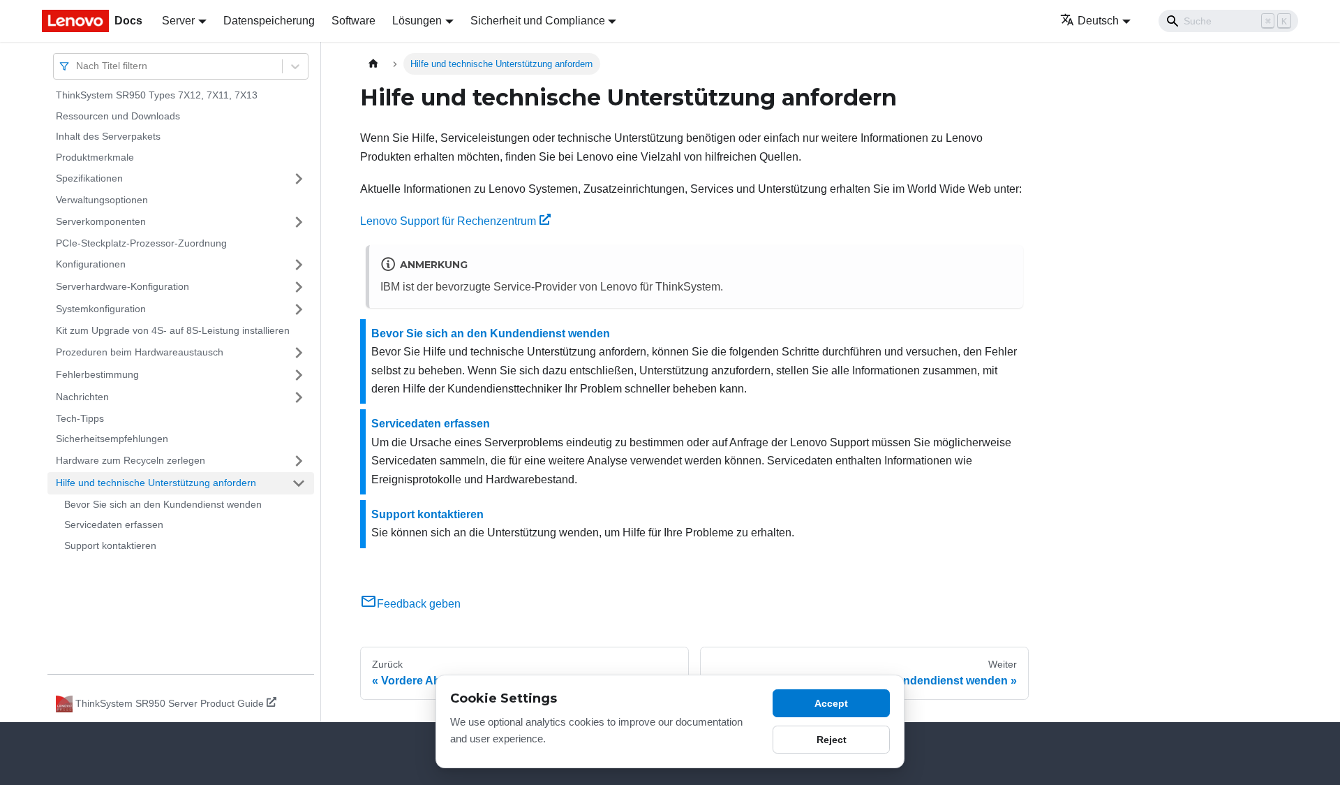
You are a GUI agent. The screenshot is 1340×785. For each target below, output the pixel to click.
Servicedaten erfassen (113, 524)
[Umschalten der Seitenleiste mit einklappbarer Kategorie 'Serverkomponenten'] (298, 222)
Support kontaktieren (110, 545)
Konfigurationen (91, 264)
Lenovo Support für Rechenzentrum (448, 221)
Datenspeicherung (269, 21)
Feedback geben (419, 604)
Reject (832, 739)
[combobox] (77, 66)
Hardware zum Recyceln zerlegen (130, 460)
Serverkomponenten (101, 221)
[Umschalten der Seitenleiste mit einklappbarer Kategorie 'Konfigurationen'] (298, 265)
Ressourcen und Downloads (118, 116)
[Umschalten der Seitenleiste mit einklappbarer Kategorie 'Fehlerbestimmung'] (298, 375)
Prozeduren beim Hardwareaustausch (139, 352)
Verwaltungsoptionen (102, 199)
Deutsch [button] (1098, 21)
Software (353, 21)
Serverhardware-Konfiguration (122, 286)
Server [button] (178, 21)
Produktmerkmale (95, 157)
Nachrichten (82, 396)
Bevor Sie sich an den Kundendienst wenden (163, 504)
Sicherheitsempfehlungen (112, 438)
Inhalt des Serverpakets (108, 136)
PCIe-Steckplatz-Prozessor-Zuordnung (141, 243)
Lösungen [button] (417, 21)
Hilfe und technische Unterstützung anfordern (156, 482)
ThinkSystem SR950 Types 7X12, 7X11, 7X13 (157, 95)
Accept (831, 703)
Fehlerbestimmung (97, 374)
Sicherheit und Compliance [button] (537, 21)
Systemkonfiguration (101, 308)
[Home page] (373, 64)
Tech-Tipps (80, 418)
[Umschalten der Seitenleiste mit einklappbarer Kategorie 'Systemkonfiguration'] (298, 309)
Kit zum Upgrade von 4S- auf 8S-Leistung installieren (173, 330)
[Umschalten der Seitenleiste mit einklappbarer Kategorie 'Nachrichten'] (298, 397)
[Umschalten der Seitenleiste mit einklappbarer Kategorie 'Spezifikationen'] (298, 179)
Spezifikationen (89, 178)
